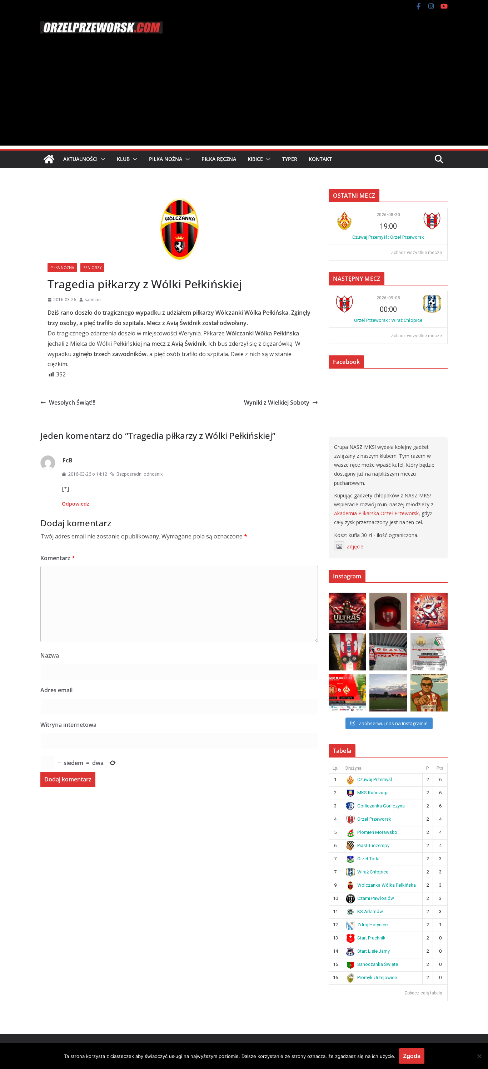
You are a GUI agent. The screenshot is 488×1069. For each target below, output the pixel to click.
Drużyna (353, 768)
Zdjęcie (355, 546)
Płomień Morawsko (377, 832)
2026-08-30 (388, 214)
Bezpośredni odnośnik (139, 474)
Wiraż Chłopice (372, 872)
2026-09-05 (388, 297)
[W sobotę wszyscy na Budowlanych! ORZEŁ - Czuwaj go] (347, 692)
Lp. (335, 768)
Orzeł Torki (368, 858)
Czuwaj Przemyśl (374, 779)
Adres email (56, 690)
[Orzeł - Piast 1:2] (388, 692)
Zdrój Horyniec (372, 924)
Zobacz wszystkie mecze (416, 252)
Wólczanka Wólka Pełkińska (386, 885)
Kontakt (320, 159)
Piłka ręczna (218, 159)
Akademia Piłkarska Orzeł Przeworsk (376, 513)
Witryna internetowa (68, 725)
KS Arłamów (370, 911)
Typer (289, 159)
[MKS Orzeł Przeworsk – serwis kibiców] (49, 159)
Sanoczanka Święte (377, 964)
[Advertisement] (244, 96)
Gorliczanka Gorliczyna (381, 806)
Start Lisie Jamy (373, 951)
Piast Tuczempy (373, 845)
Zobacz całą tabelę (423, 993)
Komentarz (57, 558)
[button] (101, 159)
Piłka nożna (165, 159)
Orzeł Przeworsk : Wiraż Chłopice (388, 320)
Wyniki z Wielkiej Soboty (276, 402)
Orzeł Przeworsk (374, 819)
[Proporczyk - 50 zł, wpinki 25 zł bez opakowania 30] (347, 651)
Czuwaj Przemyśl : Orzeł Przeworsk (388, 237)
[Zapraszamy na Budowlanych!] (429, 692)
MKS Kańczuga (373, 792)
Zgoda (411, 1055)
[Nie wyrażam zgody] (479, 1056)
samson (93, 300)
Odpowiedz (75, 503)
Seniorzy (92, 267)
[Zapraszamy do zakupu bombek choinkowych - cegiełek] (388, 611)
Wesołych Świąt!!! (72, 402)
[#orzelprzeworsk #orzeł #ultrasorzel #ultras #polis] (347, 611)
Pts (440, 768)
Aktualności (80, 159)
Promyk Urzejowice (377, 977)
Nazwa (49, 655)
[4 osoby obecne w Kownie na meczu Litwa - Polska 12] (388, 651)
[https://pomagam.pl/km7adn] (429, 611)
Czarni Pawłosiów (375, 898)
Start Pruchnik (371, 938)
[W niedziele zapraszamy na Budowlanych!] (429, 651)
